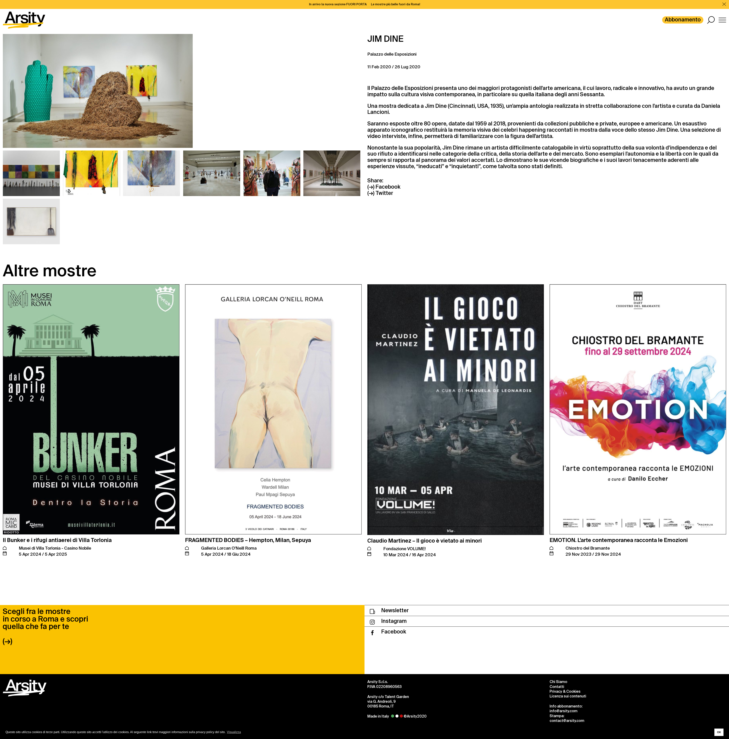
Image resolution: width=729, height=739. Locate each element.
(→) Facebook (383, 187)
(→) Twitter (380, 193)
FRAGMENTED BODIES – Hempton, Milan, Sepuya (248, 540)
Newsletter (394, 610)
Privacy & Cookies (565, 691)
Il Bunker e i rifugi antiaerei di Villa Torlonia (57, 540)
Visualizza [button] (234, 732)
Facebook (393, 631)
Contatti (557, 686)
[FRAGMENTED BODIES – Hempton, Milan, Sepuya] (273, 409)
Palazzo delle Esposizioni (392, 54)
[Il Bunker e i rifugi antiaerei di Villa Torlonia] (91, 409)
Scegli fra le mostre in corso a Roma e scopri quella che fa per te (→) (45, 626)
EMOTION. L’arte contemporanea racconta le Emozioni (619, 540)
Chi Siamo (558, 681)
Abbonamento (683, 19)
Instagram (393, 621)
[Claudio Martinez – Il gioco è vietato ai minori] (455, 409)
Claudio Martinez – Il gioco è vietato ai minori (424, 540)
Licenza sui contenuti (568, 696)
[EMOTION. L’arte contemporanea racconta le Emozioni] (638, 409)
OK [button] (719, 732)
